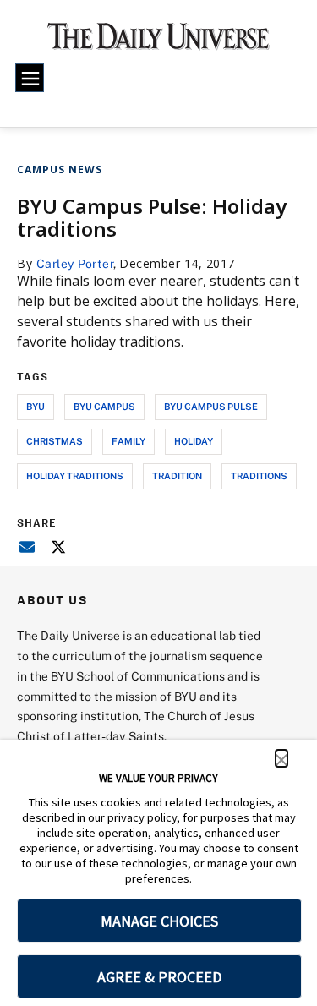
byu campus (104, 406)
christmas (54, 440)
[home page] (158, 42)
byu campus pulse (211, 406)
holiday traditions (74, 475)
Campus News (59, 169)
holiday (193, 440)
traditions (259, 475)
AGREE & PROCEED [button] (159, 977)
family (128, 440)
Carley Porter (75, 263)
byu (35, 406)
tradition (177, 475)
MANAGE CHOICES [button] (159, 921)
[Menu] (29, 77)
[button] (281, 758)
